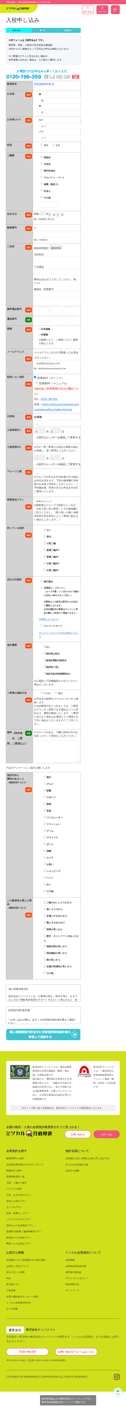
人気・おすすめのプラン (19, 1194)
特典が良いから (54, 929)
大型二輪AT (52, 570)
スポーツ (51, 797)
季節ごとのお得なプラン (19, 1243)
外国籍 (44, 334)
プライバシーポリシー (76, 1278)
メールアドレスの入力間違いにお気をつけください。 (56, 353)
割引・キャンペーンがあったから (61, 938)
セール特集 (12, 1308)
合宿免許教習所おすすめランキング (24, 1164)
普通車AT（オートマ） (50, 378)
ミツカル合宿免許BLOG (18, 1302)
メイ (41, 131)
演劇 (48, 850)
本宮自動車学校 (43, 83)
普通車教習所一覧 (15, 1176)
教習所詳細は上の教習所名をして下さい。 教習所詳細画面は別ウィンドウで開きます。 (68, 1400)
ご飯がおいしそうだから (59, 902)
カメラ (49, 857)
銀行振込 (48, 581)
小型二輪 (51, 543)
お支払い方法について (17, 1265)
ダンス (49, 844)
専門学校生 (49, 170)
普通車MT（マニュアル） (54, 383)
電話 (60, 693)
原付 (48, 536)
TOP (118, 1394)
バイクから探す (14, 1188)
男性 (46, 145)
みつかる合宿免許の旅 (76, 1164)
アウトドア (52, 837)
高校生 (47, 157)
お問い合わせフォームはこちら (76, 1352)
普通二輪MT (52, 550)
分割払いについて (49, 619)
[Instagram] (117, 1376)
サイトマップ (72, 1290)
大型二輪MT (52, 563)
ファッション (53, 824)
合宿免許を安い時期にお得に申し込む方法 (87, 1158)
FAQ (8, 1278)
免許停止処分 (53, 653)
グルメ (49, 783)
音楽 (48, 810)
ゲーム (49, 830)
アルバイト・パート (54, 177)
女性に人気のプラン (16, 1200)
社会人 (47, 190)
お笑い (49, 864)
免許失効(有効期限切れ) (58, 673)
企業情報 (70, 1259)
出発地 (38, 417)
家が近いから (53, 959)
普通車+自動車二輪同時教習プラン (24, 1231)
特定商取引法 (72, 1284)
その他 (47, 197)
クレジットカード (53, 625)
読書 (48, 790)
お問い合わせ (78, 1134)
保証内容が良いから (56, 946)
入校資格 (10, 1290)
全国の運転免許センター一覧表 (22, 1296)
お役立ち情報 (72, 1170)
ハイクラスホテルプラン (19, 1219)
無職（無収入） (52, 184)
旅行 (48, 777)
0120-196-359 (49, 399)
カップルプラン (14, 1207)
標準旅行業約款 (73, 1272)
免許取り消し (53, 666)
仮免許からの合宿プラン (19, 1237)
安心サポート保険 (15, 1272)
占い (48, 884)
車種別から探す (14, 1170)
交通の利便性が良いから (59, 966)
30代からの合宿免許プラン (20, 1225)
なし (48, 529)
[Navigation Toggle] (115, 9)
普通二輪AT (52, 556)
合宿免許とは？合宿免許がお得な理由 (25, 1259)
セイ (41, 119)
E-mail (47, 693)
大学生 (47, 164)
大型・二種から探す (16, 1182)
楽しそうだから (54, 909)
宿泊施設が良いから (56, 952)
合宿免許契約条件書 (75, 1265)
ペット (49, 877)
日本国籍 (45, 328)
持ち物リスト (13, 1284)
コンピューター (54, 817)
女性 (58, 145)
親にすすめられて (55, 922)
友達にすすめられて (56, 915)
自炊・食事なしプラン (17, 1213)
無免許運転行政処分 (56, 660)
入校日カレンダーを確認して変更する (58, 437)
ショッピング (53, 871)
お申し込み (106, 1134)
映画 (48, 803)
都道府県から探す (15, 1158)
